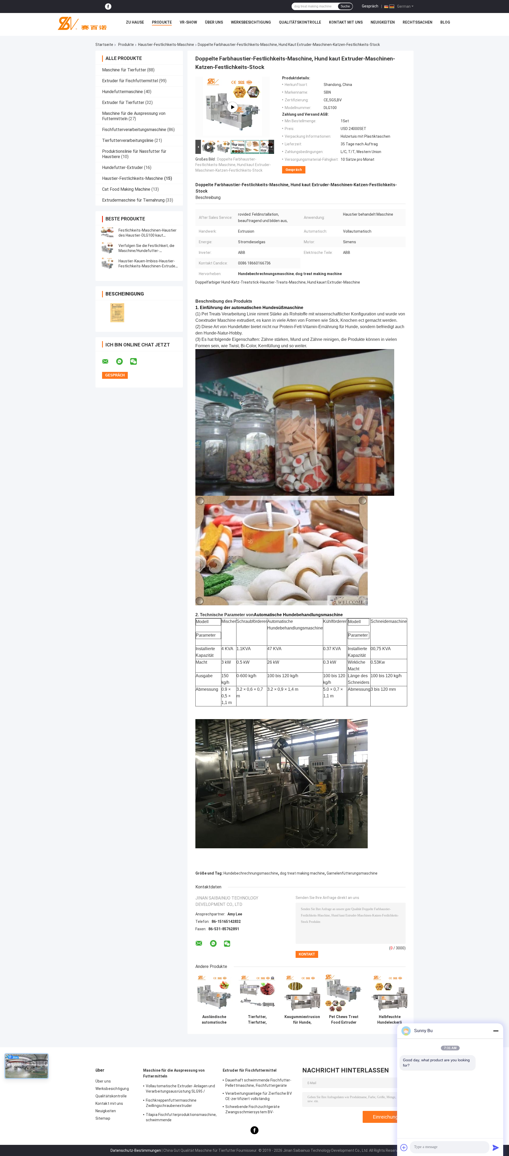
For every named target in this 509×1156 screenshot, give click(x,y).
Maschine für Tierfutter (124, 69)
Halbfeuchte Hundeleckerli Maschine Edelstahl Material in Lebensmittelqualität (389, 1020)
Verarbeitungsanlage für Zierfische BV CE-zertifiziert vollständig (258, 1096)
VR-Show (188, 22)
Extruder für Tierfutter (123, 102)
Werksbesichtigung (251, 22)
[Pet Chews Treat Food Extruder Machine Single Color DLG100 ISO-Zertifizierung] (343, 993)
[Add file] (404, 1147)
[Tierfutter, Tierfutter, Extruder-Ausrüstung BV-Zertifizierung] (257, 993)
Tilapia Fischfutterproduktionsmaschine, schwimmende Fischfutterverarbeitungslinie (181, 1118)
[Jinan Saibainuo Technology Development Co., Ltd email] (108, 362)
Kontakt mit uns (346, 22)
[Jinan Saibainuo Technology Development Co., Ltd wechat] (136, 362)
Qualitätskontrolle (300, 22)
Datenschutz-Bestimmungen (136, 1150)
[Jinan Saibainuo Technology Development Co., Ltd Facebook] (108, 6)
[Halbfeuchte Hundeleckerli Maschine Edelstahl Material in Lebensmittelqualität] (389, 993)
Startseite (104, 44)
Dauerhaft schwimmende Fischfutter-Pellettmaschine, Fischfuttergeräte (258, 1083)
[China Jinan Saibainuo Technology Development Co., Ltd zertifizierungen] (117, 312)
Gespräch (370, 6)
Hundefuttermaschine (122, 91)
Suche (345, 6)
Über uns (214, 22)
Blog (445, 22)
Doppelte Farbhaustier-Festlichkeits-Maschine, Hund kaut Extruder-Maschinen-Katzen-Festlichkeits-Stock (233, 164)
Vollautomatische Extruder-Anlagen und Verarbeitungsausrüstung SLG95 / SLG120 (180, 1089)
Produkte (162, 22)
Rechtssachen (417, 22)
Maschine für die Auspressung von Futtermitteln (174, 1073)
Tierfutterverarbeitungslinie (127, 140)
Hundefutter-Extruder (122, 167)
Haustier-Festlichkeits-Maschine (166, 44)
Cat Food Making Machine (126, 189)
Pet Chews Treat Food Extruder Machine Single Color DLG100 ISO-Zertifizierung (343, 1020)
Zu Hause (135, 22)
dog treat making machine (302, 873)
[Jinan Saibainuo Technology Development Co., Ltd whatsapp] (122, 362)
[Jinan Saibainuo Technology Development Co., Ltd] (80, 24)
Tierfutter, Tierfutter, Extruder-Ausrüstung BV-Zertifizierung (257, 1020)
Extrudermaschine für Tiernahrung (133, 200)
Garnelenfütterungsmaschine (352, 873)
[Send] (496, 1147)
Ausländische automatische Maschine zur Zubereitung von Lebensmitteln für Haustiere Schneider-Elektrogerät (214, 1020)
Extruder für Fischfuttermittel (130, 80)
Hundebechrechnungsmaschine (250, 873)
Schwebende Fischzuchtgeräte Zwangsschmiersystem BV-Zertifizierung (252, 1110)
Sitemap (102, 1118)
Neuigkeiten (383, 22)
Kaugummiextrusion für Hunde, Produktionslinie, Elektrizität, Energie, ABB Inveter (302, 1020)
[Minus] (496, 1031)
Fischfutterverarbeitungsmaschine (134, 129)
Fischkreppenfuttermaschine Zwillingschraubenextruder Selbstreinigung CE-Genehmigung (175, 1103)
